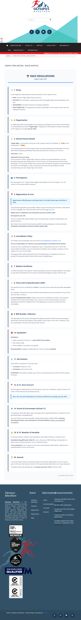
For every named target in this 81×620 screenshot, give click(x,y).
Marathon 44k (15, 46)
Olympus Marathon (34, 501)
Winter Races (18, 50)
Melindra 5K (63, 46)
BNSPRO (46, 613)
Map (32, 518)
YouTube (46, 508)
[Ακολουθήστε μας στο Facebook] (31, 32)
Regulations (35, 510)
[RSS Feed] (49, 32)
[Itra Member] (16, 531)
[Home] (40, 7)
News (45, 500)
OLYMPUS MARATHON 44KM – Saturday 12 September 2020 (64, 522)
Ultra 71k (28, 46)
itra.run (51, 210)
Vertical (39, 46)
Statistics (34, 506)
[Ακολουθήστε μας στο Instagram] (37, 32)
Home (7, 45)
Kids (9, 50)
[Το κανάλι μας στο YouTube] (43, 32)
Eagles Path (50, 46)
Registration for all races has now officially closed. (57, 53)
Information (31, 50)
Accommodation (47, 504)
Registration (35, 514)
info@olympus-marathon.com (52, 241)
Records (46, 512)
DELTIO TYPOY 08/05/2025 (62, 505)
